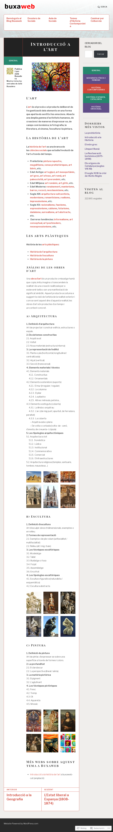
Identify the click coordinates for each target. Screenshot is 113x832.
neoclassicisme (55, 190)
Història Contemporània (96, 89)
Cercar (100, 54)
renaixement (53, 186)
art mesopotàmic (65, 172)
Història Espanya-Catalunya (96, 98)
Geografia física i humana (96, 79)
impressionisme (38, 201)
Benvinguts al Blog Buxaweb (14, 19)
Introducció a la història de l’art (45, 774)
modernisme (37, 197)
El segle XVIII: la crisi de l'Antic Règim (95, 174)
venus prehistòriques (56, 165)
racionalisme (48, 205)
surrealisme (48, 212)
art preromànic (52, 179)
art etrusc (45, 175)
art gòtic (63, 183)
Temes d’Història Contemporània (77, 22)
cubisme (52, 208)
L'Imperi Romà (92, 149)
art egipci (49, 172)
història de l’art (37, 146)
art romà (56, 175)
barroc (33, 190)
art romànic (51, 183)
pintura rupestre (52, 161)
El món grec (91, 144)
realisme (65, 197)
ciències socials (38, 150)
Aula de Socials (53, 19)
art (29, 107)
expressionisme (38, 208)
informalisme (61, 219)
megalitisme (37, 165)
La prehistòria (92, 133)
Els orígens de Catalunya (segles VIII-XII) (94, 166)
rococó (42, 190)
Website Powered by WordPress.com (21, 823)
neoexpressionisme (40, 226)
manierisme (67, 186)
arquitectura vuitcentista (55, 194)
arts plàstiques (50, 244)
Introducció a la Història (93, 138)
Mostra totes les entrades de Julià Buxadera (14, 83)
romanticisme (52, 197)
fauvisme (61, 205)
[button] (33, 476)
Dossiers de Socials (34, 19)
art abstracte (62, 212)
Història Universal (96, 108)
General (13, 61)
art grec (34, 175)
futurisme (63, 208)
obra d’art (36, 278)
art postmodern (52, 223)
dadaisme (35, 212)
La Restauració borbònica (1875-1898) (94, 156)
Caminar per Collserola (97, 19)
